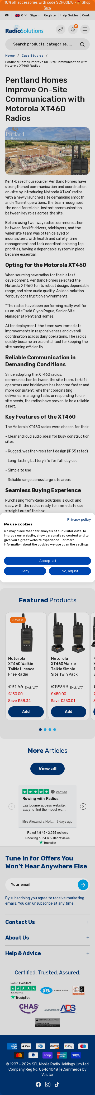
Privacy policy (79, 519)
